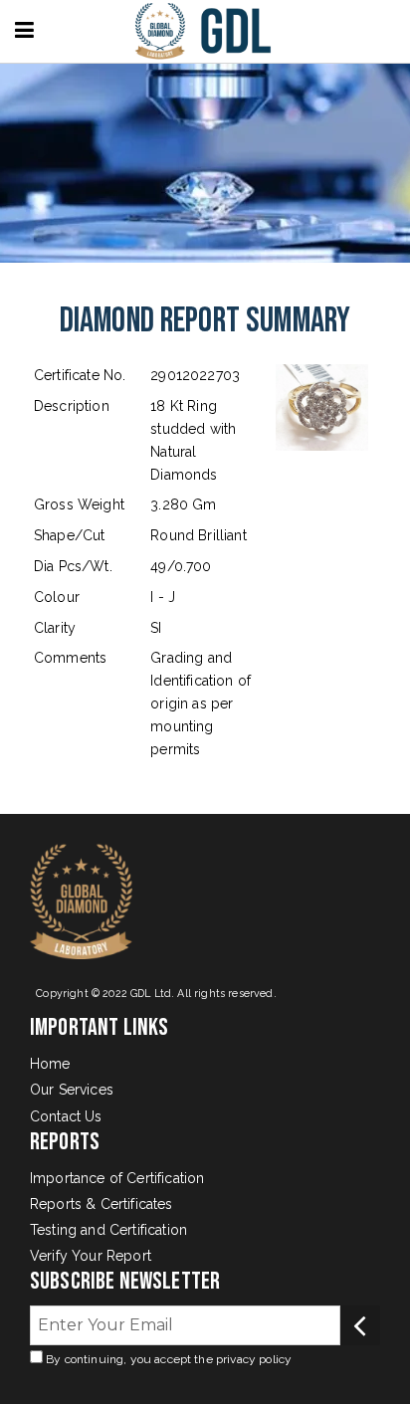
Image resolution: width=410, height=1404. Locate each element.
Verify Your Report (90, 1256)
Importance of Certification (117, 1178)
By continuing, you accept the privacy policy (167, 1359)
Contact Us (66, 1116)
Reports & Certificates (101, 1204)
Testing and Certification (108, 1230)
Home (50, 1064)
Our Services (71, 1090)
